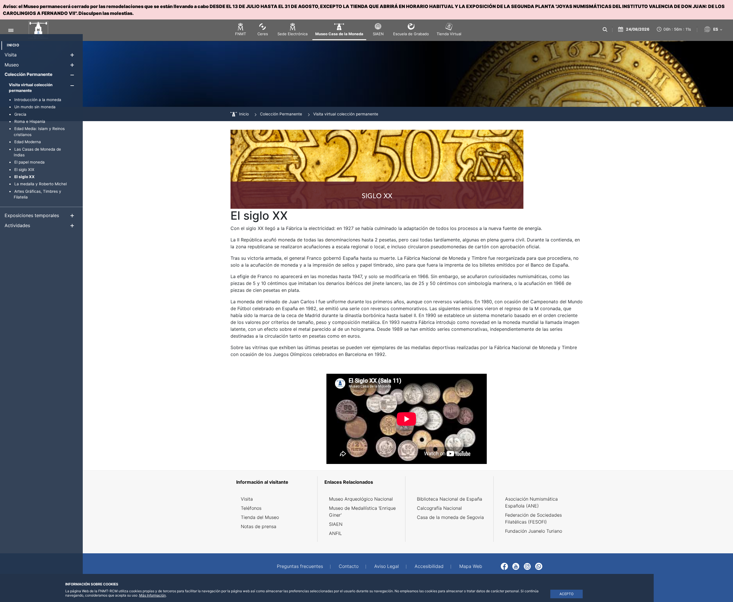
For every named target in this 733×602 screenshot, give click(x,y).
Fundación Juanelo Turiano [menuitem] (533, 531)
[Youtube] (515, 566)
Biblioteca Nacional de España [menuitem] (449, 499)
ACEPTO (566, 594)
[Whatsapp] (538, 566)
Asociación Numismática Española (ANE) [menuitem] (531, 502)
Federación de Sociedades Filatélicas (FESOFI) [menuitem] (533, 518)
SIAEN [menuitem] (335, 524)
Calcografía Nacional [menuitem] (439, 508)
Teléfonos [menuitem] (251, 508)
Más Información (152, 595)
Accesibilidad (429, 566)
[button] (72, 55)
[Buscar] (604, 29)
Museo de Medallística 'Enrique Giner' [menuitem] (362, 511)
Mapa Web (470, 566)
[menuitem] (13, 45)
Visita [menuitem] (247, 499)
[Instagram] (527, 566)
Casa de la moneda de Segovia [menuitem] (450, 517)
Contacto (348, 566)
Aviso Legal (386, 566)
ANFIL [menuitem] (335, 533)
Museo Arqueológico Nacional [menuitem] (361, 499)
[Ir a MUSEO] (35, 30)
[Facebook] (504, 566)
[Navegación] (10, 30)
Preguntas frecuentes (300, 566)
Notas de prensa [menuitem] (258, 526)
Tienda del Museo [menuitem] (260, 517)
